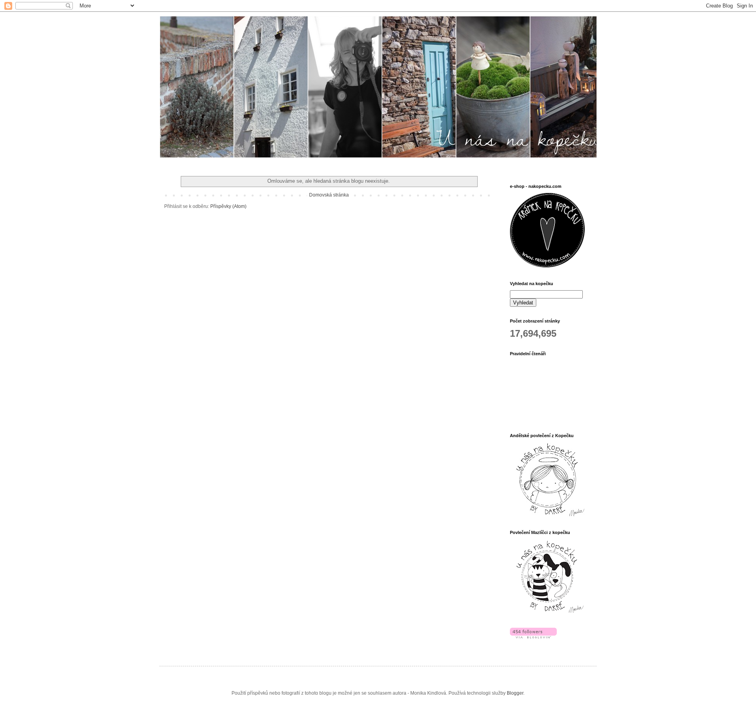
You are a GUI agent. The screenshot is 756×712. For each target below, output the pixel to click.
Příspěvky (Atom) (228, 206)
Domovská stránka (329, 195)
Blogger (515, 693)
